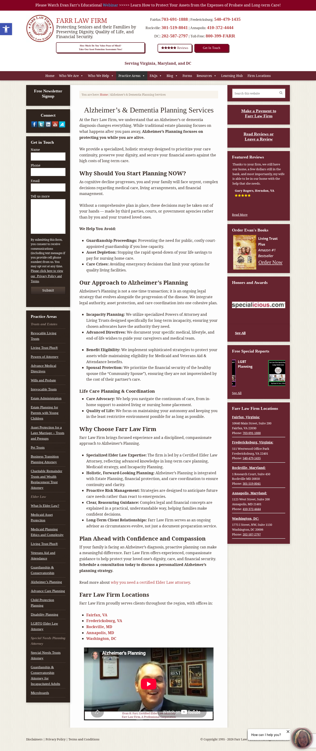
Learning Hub (232, 75)
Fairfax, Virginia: (246, 417)
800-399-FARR (220, 35)
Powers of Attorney (45, 357)
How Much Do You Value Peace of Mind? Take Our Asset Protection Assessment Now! (100, 47)
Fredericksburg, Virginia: (252, 442)
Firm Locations (259, 75)
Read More (240, 215)
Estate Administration (46, 398)
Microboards (40, 693)
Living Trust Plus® (44, 348)
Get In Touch (211, 48)
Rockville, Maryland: (249, 467)
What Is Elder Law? (45, 506)
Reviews (182, 48)
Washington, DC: (245, 518)
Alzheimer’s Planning (46, 582)
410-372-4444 (220, 27)
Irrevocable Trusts (44, 389)
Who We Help (98, 75)
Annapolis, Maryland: (249, 493)
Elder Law (38, 497)
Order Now (270, 262)
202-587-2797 (174, 35)
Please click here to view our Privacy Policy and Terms (47, 276)
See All (240, 333)
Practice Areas (129, 75)
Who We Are (69, 75)
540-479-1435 (227, 19)
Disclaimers (34, 739)
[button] (6, 29)
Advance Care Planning (48, 591)
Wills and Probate (43, 380)
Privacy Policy (55, 739)
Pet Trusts (38, 447)
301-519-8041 (174, 27)
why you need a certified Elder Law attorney (150, 582)
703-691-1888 (174, 19)
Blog (170, 75)
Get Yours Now (270, 381)
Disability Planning (44, 614)
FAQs (153, 75)
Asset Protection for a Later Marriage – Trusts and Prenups (47, 433)
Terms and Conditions (83, 739)
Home (49, 75)
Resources (204, 75)
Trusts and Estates (44, 324)
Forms (187, 75)
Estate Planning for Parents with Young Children (45, 412)
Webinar (110, 5)
